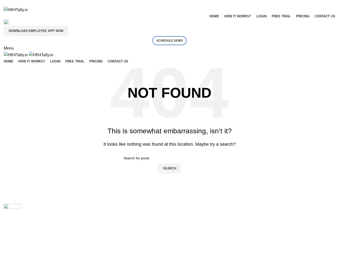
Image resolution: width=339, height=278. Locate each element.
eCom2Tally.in (101, 227)
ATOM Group (25, 261)
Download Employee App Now (36, 31)
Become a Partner (189, 206)
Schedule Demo (169, 40)
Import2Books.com (105, 206)
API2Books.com (103, 217)
